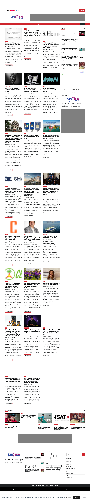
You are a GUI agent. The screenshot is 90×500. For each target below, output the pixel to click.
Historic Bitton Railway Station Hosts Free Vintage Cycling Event (12, 43)
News (25, 376)
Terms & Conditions (70, 479)
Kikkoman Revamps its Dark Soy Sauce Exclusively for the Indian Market (31, 136)
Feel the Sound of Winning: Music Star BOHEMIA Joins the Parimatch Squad (32, 331)
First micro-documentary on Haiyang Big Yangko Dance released (68, 33)
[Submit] (83, 454)
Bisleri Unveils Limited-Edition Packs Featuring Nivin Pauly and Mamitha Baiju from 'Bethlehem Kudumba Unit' (69, 66)
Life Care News (36, 485)
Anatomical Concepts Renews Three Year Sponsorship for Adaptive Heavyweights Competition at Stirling (32, 285)
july (55, 468)
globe (48, 468)
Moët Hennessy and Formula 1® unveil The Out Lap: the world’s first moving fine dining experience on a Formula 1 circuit (51, 45)
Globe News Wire (27, 38)
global (59, 466)
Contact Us (69, 466)
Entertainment (63, 63)
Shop (67, 475)
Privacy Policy (69, 473)
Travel (10, 86)
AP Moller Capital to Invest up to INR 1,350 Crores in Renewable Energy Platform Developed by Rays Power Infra (51, 332)
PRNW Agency (45, 49)
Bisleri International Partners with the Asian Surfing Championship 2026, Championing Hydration (69, 50)
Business (6, 376)
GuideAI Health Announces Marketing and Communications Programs (50, 89)
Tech (22, 413)
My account (69, 471)
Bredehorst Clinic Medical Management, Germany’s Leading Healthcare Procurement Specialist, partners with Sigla (13, 190)
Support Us (69, 477)
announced (49, 466)
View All (83, 28)
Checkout (68, 464)
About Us (68, 461)
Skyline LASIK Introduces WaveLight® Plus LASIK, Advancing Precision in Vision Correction (32, 89)
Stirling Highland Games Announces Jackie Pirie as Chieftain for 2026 (51, 283)
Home (67, 470)
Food (44, 41)
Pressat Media (7, 46)
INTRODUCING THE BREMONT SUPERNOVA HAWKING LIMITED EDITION (12, 89)
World (57, 470)
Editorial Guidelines (70, 468)
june (59, 468)
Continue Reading (9, 65)
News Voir (6, 339)
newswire (48, 470)
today (53, 470)
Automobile (45, 186)
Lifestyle (6, 86)
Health (25, 86)
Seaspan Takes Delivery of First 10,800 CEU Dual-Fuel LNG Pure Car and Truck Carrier (51, 237)
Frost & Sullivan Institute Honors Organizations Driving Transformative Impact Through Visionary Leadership (13, 238)
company (54, 466)
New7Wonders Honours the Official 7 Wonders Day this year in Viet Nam (51, 135)
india (52, 468)
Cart (67, 463)
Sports (6, 41)
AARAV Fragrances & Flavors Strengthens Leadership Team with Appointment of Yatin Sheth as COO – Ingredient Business (32, 238)
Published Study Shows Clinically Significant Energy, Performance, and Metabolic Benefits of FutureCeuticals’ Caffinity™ (12, 285)
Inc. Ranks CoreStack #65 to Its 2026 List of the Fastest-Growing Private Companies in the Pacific (12, 379)
